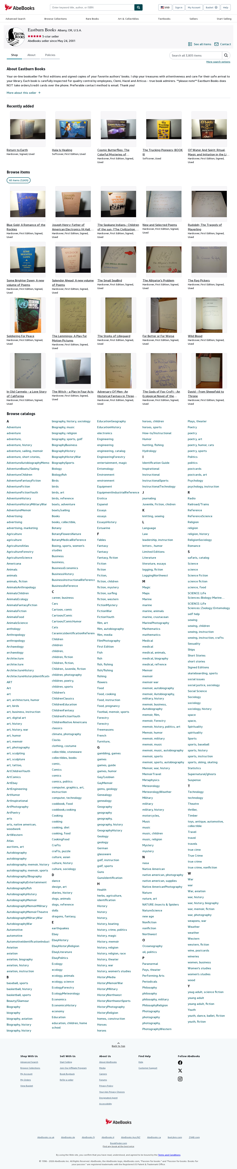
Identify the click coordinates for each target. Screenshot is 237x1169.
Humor (146, 439)
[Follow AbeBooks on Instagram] (180, 1079)
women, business (199, 962)
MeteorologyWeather (156, 792)
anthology (13, 629)
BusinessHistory (63, 574)
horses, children (153, 421)
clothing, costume (64, 746)
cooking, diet (60, 827)
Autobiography (17, 852)
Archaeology (15, 646)
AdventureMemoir (19, 510)
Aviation (12, 947)
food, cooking (106, 694)
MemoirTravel (151, 774)
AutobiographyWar (19, 924)
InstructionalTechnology (158, 486)
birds (55, 486)
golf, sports (105, 866)
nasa (145, 863)
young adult (196, 998)
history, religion (107, 947)
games (101, 759)
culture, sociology (64, 869)
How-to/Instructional (156, 433)
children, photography (67, 674)
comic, (56, 763)
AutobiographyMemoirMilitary (27, 906)
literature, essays (154, 563)
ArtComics (14, 777)
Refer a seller (66, 1079)
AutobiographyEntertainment (27, 882)
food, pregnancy (108, 706)
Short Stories (197, 655)
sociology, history (199, 709)
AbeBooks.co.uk (45, 1137)
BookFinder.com (118, 1145)
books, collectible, (64, 522)
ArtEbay (12, 783)
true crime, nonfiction (202, 867)
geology (102, 842)
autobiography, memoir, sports (27, 870)
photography (151, 1017)
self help (194, 614)
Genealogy (104, 795)
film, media (104, 634)
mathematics (151, 634)
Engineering (105, 439)
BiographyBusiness (64, 445)
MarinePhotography (155, 623)
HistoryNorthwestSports (114, 1001)
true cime (194, 849)
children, (58, 651)
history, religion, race (111, 953)
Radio (192, 498)
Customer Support (147, 1068)
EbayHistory (60, 940)
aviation (12, 953)
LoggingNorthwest (155, 575)
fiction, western (107, 599)
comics (56, 775)
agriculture (14, 540)
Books (56, 516)
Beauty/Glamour (18, 1001)
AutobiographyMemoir (22, 900)
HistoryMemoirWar (110, 983)
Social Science (197, 691)
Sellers (194, 18)
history (102, 912)
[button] (226, 55)
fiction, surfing (107, 593)
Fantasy (102, 546)
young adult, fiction (201, 1004)
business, (58, 562)
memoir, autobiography (158, 688)
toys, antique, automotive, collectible (206, 824)
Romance (194, 546)
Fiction (101, 563)
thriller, (192, 809)
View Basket (26, 1085)
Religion (193, 522)
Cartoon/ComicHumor (66, 621)
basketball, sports (19, 995)
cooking (57, 821)
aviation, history (18, 965)
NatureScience (152, 910)
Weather (194, 926)
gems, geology (107, 789)
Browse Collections (55, 18)
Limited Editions (153, 551)
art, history (14, 723)
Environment (105, 474)
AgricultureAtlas (18, 546)
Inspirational (150, 468)
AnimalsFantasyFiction (22, 605)
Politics (193, 457)
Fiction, (102, 575)
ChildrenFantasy (63, 710)
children (57, 645)
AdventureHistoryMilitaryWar (27, 504)
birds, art (58, 492)
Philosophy (149, 987)
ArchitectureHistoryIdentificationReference (28, 676)
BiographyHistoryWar (66, 457)
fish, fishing (105, 664)
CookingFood (60, 839)
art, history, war (17, 729)
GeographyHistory (109, 830)
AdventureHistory (19, 498)
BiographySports (63, 463)
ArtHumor (13, 795)
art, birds (13, 706)
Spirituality (195, 726)
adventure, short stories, (23, 457)
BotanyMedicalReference (69, 540)
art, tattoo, (14, 765)
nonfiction (149, 928)
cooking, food (61, 833)
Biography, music (63, 427)
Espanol (102, 504)
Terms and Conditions (169, 1154)
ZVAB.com (194, 1137)
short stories (196, 661)
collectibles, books (64, 758)
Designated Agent (108, 1097)
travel (192, 838)
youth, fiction (197, 1021)
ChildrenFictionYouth (66, 716)
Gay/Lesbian (105, 777)
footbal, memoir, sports (113, 712)
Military (147, 798)
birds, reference (63, 498)
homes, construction (111, 1018)
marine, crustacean (155, 617)
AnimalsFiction (16, 611)
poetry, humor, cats (201, 445)
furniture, (103, 741)
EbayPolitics (60, 958)
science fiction (197, 581)
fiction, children (107, 581)
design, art (59, 886)
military (147, 803)
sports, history (198, 750)
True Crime (195, 855)
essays (101, 516)
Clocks (56, 740)
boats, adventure (63, 504)
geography (104, 812)
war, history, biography (203, 903)
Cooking (57, 815)
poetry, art (195, 439)
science (193, 569)
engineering (105, 445)
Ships (191, 649)
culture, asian (61, 857)
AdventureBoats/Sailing (23, 468)
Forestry (103, 717)
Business (58, 556)
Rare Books (92, 18)
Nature (147, 892)
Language (149, 528)
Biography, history (19, 1024)
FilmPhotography (108, 640)
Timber (193, 815)
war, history (196, 897)
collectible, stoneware (67, 752)
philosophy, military (155, 999)
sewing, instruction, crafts (206, 637)
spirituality (195, 732)
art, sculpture (16, 759)
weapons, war (197, 921)
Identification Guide (155, 463)
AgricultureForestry (20, 551)
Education (59, 1017)
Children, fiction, (63, 663)
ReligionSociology (200, 540)
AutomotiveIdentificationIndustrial (28, 941)
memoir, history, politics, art (161, 726)
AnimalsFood (15, 617)
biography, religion (64, 433)
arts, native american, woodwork (21, 827)
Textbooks (164, 18)
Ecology (57, 964)
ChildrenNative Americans (69, 722)
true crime (195, 861)
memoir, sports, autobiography (163, 762)
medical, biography (155, 658)
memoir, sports (152, 756)
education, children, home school (69, 1025)
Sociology (194, 697)
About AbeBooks (108, 1062)
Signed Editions (198, 667)
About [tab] (31, 55)
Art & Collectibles (128, 18)
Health (101, 889)
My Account (194, 7)
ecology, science (63, 981)
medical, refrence (154, 664)
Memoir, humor (152, 732)
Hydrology (149, 451)
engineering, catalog (111, 451)
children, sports (62, 686)
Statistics (194, 768)
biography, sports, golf (67, 439)
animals (12, 575)
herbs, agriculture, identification (109, 898)
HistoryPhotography (111, 1007)
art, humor (14, 735)
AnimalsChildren (18, 593)
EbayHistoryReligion (65, 946)
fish (99, 658)
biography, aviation (19, 1018)
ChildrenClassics (63, 698)
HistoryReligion (107, 1012)
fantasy (102, 551)
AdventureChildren (19, 474)
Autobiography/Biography (24, 876)
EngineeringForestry (111, 457)
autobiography (16, 858)
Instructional (151, 474)
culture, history (62, 863)
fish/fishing (105, 670)
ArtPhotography (17, 806)
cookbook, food (62, 803)
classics (57, 728)
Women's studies (199, 968)
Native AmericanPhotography (162, 886)
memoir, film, (151, 715)
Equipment (104, 486)
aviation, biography (20, 959)
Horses (102, 1024)
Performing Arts (153, 975)
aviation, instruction (20, 971)
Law (145, 534)
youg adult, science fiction (205, 992)
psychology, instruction (203, 486)
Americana (14, 563)
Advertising (14, 516)
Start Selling (224, 18)
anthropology (16, 640)
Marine (147, 599)
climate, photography (66, 734)
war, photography (199, 915)
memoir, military (153, 738)
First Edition (105, 646)
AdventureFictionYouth (22, 492)
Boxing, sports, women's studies (68, 548)
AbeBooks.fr (88, 1137)
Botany (56, 528)
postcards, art (197, 474)
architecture (15, 664)
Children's (58, 692)
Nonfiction (149, 922)
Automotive (15, 929)
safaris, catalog (198, 557)
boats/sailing (61, 510)
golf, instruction (108, 860)
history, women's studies (114, 971)
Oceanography (152, 946)
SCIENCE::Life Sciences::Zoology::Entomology (209, 606)
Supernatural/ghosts (202, 774)
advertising (14, 522)
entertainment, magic (112, 463)
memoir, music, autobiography (162, 750)
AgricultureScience (19, 557)
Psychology (195, 480)
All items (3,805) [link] (18, 180)
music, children (152, 833)
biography (13, 1012)
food (100, 688)
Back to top (118, 1045)
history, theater (107, 959)
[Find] (138, 7)
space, (192, 720)
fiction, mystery (108, 587)
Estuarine (103, 528)
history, (102, 918)
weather (193, 932)
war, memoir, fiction (201, 909)
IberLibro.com (175, 1137)
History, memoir (108, 941)
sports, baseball (198, 744)
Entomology (105, 468)
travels (192, 843)
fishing (101, 676)
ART (9, 682)
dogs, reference (63, 904)
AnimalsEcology (17, 599)
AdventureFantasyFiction (24, 480)
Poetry (192, 427)
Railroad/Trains (198, 504)
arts (9, 818)
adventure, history (19, 445)
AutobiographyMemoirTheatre (27, 912)
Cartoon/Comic (62, 615)
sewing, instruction (201, 632)
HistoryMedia (106, 977)
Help (225, 7)
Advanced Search (15, 18)
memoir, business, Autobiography (154, 706)
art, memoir (15, 741)
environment (105, 480)
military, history (153, 809)
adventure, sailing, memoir (25, 451)
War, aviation (197, 891)
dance (56, 881)
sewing (192, 620)
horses (101, 1030)
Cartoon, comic (62, 609)
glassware (104, 854)
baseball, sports (17, 983)
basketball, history (19, 989)
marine (147, 605)
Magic (146, 587)
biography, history (19, 1030)
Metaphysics (150, 780)
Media (102, 1068)
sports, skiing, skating (203, 762)
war (190, 885)
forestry (103, 723)
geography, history (110, 824)
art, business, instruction (23, 712)
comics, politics (62, 781)
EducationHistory (109, 427)
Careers (103, 1073)
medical (147, 646)
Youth (192, 1010)
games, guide (106, 765)
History (102, 906)
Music (146, 821)
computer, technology (66, 798)
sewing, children (199, 626)
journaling (149, 498)
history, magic (106, 935)
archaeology (15, 652)
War (190, 879)
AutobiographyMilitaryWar (25, 918)
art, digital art (16, 717)
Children (57, 639)
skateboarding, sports (203, 673)
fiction (101, 569)
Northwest (149, 934)
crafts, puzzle (61, 851)
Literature (149, 557)
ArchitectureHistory (20, 670)
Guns (100, 872)
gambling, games (109, 753)
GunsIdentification (109, 878)
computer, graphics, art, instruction (68, 789)
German (102, 848)
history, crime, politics (112, 929)
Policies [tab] (50, 55)
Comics (57, 769)
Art (9, 688)
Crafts (56, 845)
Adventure (14, 427)
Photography (151, 1011)
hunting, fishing (153, 445)
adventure (14, 433)
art (9, 694)
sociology (194, 703)
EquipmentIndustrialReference (118, 492)
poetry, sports (197, 451)
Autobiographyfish (19, 888)
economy (58, 1011)
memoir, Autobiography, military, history (158, 696)
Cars (55, 603)
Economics (59, 999)
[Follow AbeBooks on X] (180, 1071)
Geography (104, 806)
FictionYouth (105, 617)
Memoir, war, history (156, 768)
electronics (104, 433)
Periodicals (149, 981)
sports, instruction (200, 756)
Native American (153, 869)
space (192, 715)
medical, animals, (154, 652)
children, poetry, (63, 680)
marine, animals (153, 611)
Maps (146, 593)
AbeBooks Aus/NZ (130, 1137)
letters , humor (152, 546)
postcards (194, 468)
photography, (151, 1023)
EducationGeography (111, 421)
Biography (13, 1007)
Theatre (193, 803)
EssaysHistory (106, 522)
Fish (100, 652)
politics (193, 463)
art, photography (18, 747)
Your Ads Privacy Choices (112, 1091)
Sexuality (194, 643)
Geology (102, 836)
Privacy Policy (106, 1085)
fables (101, 540)
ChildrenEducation (64, 704)
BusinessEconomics (65, 568)
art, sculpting (16, 753)
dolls (55, 910)
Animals (12, 569)
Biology (57, 468)
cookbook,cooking (64, 809)
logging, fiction (152, 569)
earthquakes (60, 928)
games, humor (107, 771)
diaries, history (62, 892)
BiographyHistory (63, 451)
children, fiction (62, 657)
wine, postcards (198, 950)
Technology (195, 792)
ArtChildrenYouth (18, 771)
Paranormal (150, 964)
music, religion (152, 839)
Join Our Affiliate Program (73, 1068)
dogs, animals (61, 898)
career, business (63, 597)
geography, (104, 818)
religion (193, 528)
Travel (192, 832)
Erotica (102, 498)
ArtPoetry (13, 812)
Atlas (10, 841)
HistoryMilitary (107, 989)
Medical (147, 640)
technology (195, 798)
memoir (147, 676)
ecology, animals (63, 975)
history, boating (108, 924)
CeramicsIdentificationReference (73, 633)
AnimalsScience (17, 623)
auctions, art (15, 846)
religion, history (198, 534)
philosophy (149, 993)
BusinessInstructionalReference (73, 580)
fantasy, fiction (107, 557)
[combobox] (92, 7)
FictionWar (104, 611)
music (146, 827)
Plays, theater (197, 421)
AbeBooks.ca (154, 1137)
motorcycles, (151, 815)
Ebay (55, 934)
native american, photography (162, 875)
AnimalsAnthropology (21, 587)
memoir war (150, 682)
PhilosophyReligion (155, 1005)
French (101, 735)
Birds (55, 480)
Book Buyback (67, 1073)
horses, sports (152, 427)
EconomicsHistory (64, 1005)
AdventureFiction (18, 486)
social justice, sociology (204, 685)
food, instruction (108, 700)
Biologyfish (59, 474)
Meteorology (151, 786)
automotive (14, 935)
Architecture (15, 658)
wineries (193, 956)
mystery (148, 851)
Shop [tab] (14, 55)
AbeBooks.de (68, 1137)
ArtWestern (15, 835)
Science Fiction (198, 575)
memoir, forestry (154, 720)
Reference (195, 510)
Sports (192, 738)
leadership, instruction (157, 540)
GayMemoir (105, 783)
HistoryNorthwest (109, 995)
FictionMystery (107, 605)
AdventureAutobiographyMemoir (28, 463)
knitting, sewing (153, 516)
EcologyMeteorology (66, 993)
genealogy (104, 800)
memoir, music (152, 744)
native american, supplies (159, 881)
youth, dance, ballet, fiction (206, 1015)
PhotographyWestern (156, 1029)
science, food (197, 587)
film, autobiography (110, 629)
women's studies (199, 974)
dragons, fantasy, (64, 916)
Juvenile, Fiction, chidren (159, 504)
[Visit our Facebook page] (180, 1063)
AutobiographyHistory (22, 894)
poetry (192, 433)
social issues (196, 679)
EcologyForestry (63, 987)
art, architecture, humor (23, 700)
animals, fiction (17, 581)
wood (191, 980)
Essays (101, 510)
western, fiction (198, 944)
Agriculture (14, 534)
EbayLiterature (62, 952)
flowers (102, 682)
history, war (105, 965)
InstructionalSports (155, 480)
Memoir (147, 670)
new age (148, 916)
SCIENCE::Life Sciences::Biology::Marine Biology (205, 595)
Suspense (194, 780)
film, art (102, 623)
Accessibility (105, 1103)
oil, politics (149, 952)
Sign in (178, 7)
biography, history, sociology (71, 421)
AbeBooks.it (108, 1137)
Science (193, 563)
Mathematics (151, 629)
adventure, (14, 439)
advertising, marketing (22, 528)
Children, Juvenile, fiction (69, 669)
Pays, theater (151, 969)
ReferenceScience (200, 516)
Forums (103, 1079)
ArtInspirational (17, 800)
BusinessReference (65, 586)
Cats (55, 627)
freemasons (105, 729)
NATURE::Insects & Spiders (160, 904)
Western (193, 938)
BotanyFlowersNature (66, 534)
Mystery (147, 845)
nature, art (149, 898)
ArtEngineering (17, 789)
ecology (57, 969)
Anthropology (16, 634)
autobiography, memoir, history (28, 864)
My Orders (25, 1079)
